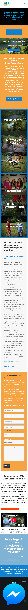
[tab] (14, 257)
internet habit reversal (10, 342)
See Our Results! (12, 559)
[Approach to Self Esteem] (14, 141)
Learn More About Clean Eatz (10, 508)
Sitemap (14, 582)
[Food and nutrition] (14, 184)
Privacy (24, 581)
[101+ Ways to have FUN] (14, 226)
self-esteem (18, 340)
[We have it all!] (14, 120)
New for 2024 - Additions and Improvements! (14, 32)
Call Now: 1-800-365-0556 (15, 99)
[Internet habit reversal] (14, 205)
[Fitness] (14, 162)
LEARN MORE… (18, 573)
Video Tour (21, 556)
